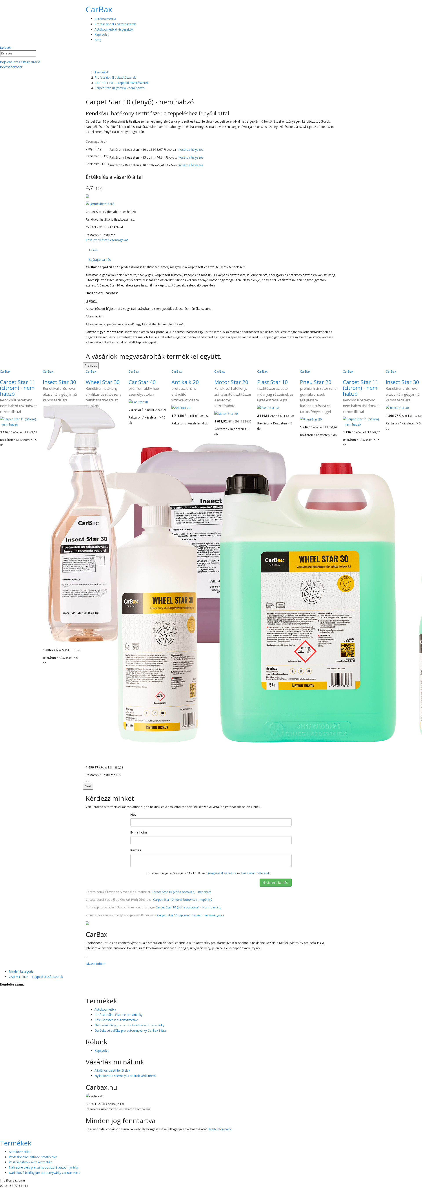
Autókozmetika (105, 19)
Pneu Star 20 (315, 382)
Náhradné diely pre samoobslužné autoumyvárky (129, 1025)
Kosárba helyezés (190, 149)
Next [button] (88, 786)
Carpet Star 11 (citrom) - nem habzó (17, 387)
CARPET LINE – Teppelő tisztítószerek (36, 977)
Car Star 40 (142, 382)
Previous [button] (91, 365)
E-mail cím (138, 832)
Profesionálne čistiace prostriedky (118, 1015)
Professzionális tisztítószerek (115, 24)
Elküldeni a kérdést (275, 883)
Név (133, 814)
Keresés (5, 47)
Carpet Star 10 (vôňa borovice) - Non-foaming (188, 907)
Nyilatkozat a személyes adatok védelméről (125, 1076)
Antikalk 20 (185, 382)
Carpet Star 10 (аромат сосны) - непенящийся (190, 915)
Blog (98, 40)
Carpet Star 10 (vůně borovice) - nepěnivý (182, 899)
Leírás (93, 250)
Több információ (220, 1129)
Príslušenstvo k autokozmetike (116, 1020)
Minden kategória (21, 971)
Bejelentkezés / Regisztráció (20, 62)
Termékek (15, 1142)
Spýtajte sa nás (100, 259)
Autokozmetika (105, 1009)
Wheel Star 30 (103, 382)
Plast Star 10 (272, 382)
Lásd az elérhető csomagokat (107, 240)
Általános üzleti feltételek (112, 1070)
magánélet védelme (222, 873)
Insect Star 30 (59, 382)
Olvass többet (96, 964)
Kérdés (135, 850)
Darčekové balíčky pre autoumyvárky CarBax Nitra (130, 1030)
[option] (104, 576)
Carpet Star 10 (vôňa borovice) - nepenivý (181, 892)
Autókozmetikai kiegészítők (114, 29)
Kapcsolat (102, 34)
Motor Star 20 (231, 382)
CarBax (99, 9)
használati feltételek (255, 873)
